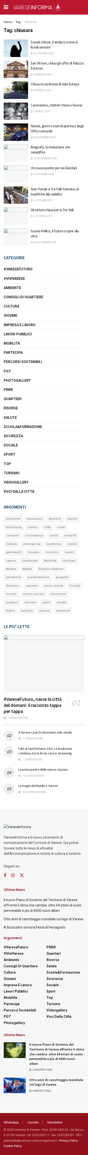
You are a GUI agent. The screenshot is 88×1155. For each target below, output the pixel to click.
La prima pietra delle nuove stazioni (43, 769)
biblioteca (14, 527)
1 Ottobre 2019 (43, 200)
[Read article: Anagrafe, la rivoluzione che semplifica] (16, 153)
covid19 (70, 535)
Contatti (33, 1122)
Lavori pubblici (18, 334)
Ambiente (12, 288)
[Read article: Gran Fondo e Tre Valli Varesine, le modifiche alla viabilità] (16, 195)
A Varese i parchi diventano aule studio (45, 732)
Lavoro (11, 560)
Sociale (11, 445)
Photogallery (17, 380)
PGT (7, 371)
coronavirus (34, 535)
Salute (10, 418)
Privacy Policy (68, 1140)
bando (72, 518)
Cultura (11, 306)
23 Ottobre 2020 (43, 53)
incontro (52, 552)
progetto (62, 577)
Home (8, 22)
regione (32, 585)
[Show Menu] (6, 7)
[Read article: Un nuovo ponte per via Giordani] (16, 174)
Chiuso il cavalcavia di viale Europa (55, 84)
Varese (44, 610)
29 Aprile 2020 (42, 90)
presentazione (39, 577)
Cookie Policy (13, 1146)
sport (46, 602)
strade (61, 602)
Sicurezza (13, 436)
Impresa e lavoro (19, 325)
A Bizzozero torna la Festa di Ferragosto (35, 927)
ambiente (13, 518)
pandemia (13, 577)
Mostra (11, 569)
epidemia (54, 544)
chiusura (30, 22)
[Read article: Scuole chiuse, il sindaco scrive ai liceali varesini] (16, 48)
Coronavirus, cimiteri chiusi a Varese (56, 105)
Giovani (10, 315)
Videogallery (16, 482)
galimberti (14, 552)
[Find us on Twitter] (22, 875)
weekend (63, 610)
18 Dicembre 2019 (44, 137)
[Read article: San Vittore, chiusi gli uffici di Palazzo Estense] (16, 69)
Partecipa (13, 353)
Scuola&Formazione (23, 427)
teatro (10, 610)
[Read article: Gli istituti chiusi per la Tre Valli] (16, 216)
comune (12, 535)
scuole (11, 594)
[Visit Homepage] (36, 7)
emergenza (32, 544)
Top (7, 464)
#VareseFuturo (18, 269)
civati (61, 527)
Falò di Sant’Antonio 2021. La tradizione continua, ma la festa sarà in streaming (45, 751)
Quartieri (13, 399)
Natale (27, 569)
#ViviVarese (14, 279)
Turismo (12, 473)
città (47, 527)
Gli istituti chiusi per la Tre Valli (52, 210)
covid (54, 535)
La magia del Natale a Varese (38, 785)
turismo (27, 610)
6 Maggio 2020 (42, 74)
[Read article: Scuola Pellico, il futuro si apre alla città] (16, 237)
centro (33, 527)
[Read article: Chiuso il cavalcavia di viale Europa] (16, 90)
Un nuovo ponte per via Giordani (54, 168)
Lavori (69, 552)
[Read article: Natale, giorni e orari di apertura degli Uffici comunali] (16, 132)
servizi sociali (33, 594)
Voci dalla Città (19, 491)
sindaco (12, 602)
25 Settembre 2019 (44, 242)
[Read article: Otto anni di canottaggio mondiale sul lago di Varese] (15, 1085)
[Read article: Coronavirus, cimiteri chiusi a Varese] (16, 111)
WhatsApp (11, 1122)
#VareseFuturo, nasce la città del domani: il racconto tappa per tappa (32, 705)
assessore (35, 518)
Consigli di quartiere (23, 297)
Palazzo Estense (51, 569)
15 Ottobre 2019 (43, 174)
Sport (9, 454)
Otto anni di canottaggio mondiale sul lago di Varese (43, 919)
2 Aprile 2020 (41, 111)
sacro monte (53, 585)
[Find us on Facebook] (5, 875)
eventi (72, 544)
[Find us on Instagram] (13, 875)
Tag (18, 22)
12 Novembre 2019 (45, 158)
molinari (69, 560)
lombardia (30, 560)
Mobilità (12, 343)
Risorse (11, 408)
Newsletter (55, 1122)
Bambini (55, 518)
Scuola (75, 585)
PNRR (8, 390)
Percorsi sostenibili (23, 362)
